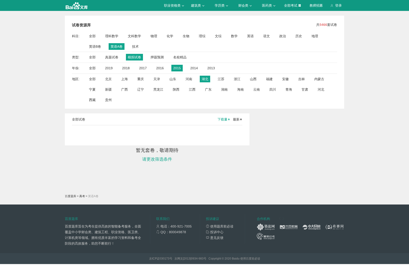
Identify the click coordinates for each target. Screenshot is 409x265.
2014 (194, 68)
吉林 (301, 79)
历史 (298, 36)
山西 (253, 79)
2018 (126, 68)
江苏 (221, 79)
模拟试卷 (134, 57)
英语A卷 (117, 46)
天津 (156, 79)
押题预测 (157, 57)
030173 (164, 258)
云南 (256, 89)
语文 (266, 36)
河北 (321, 89)
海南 (240, 89)
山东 (172, 79)
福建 (269, 79)
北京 (108, 79)
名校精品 (180, 57)
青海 (288, 89)
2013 (211, 68)
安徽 (285, 79)
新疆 (108, 89)
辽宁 (140, 89)
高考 (82, 196)
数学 (234, 36)
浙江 (237, 79)
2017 (143, 68)
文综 (218, 36)
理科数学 (111, 36)
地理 (314, 36)
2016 (160, 68)
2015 (177, 68)
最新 (236, 119)
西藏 (92, 100)
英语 (250, 36)
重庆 (140, 79)
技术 (135, 46)
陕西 (176, 89)
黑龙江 (158, 89)
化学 (170, 36)
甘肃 (305, 89)
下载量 (222, 119)
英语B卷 (95, 46)
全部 (92, 36)
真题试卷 (111, 57)
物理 (154, 36)
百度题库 (70, 196)
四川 (272, 89)
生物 (186, 36)
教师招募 (316, 5)
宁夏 (92, 89)
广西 (124, 89)
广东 (208, 89)
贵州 (108, 100)
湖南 (224, 89)
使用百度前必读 (250, 258)
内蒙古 (319, 79)
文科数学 (134, 36)
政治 (282, 36)
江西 (192, 89)
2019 (109, 68)
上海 (124, 79)
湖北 (205, 79)
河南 (189, 79)
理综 (202, 36)
